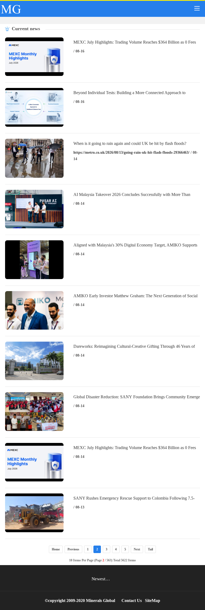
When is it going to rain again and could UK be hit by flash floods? (129, 143)
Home (56, 549)
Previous (73, 549)
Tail (150, 549)
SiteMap (152, 600)
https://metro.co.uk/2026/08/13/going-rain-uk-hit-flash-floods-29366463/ (131, 152)
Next (137, 549)
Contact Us (131, 600)
